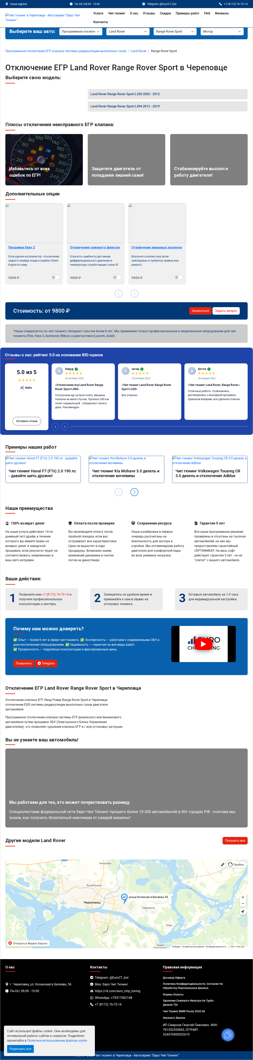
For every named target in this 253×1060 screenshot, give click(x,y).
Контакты (100, 22)
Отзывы (149, 13)
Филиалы (222, 13)
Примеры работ (187, 13)
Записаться (200, 311)
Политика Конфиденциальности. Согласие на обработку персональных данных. (193, 986)
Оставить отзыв (26, 421)
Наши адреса (18, 4)
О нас (134, 13)
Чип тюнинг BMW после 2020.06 (184, 1011)
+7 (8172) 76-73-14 (55, 594)
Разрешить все (20, 1049)
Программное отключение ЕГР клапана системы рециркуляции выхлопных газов (65, 51)
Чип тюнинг (116, 13)
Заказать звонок (174, 1017)
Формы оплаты (173, 994)
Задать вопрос (226, 311)
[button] (134, 492)
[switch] (55, 277)
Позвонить (24, 663)
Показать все (235, 840)
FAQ (207, 13)
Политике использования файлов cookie (57, 1040)
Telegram (48, 663)
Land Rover (138, 51)
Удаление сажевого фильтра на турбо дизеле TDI (188, 1002)
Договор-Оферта (174, 977)
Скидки (165, 13)
